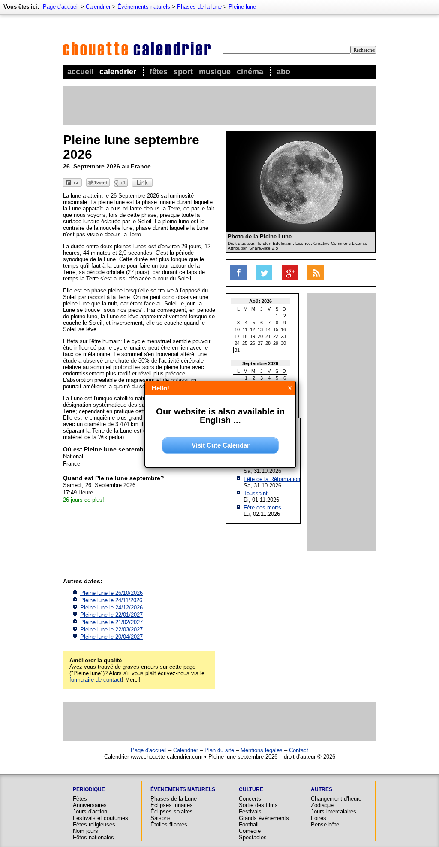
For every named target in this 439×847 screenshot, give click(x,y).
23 (283, 336)
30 (283, 343)
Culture (251, 789)
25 (244, 343)
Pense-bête (325, 824)
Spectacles (253, 837)
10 (237, 329)
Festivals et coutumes (100, 818)
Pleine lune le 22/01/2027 (111, 615)
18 (244, 336)
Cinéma (250, 71)
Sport (183, 71)
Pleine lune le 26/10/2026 (111, 593)
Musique (215, 71)
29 (275, 343)
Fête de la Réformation (272, 479)
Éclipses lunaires (171, 805)
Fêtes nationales (93, 837)
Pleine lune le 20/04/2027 (111, 637)
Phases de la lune (199, 6)
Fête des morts (262, 507)
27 (260, 343)
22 (275, 336)
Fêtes (159, 71)
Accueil (80, 71)
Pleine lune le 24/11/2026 (111, 600)
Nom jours (85, 831)
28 (268, 343)
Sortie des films (258, 805)
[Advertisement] (219, 105)
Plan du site (219, 750)
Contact (298, 750)
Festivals (250, 811)
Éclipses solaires (171, 811)
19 (252, 336)
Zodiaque (322, 805)
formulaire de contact (95, 679)
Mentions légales (262, 750)
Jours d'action (90, 811)
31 (237, 350)
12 (252, 329)
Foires (318, 818)
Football (249, 824)
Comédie (250, 831)
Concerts (250, 798)
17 (237, 336)
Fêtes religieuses (94, 824)
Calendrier (117, 71)
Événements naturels (143, 6)
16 (283, 329)
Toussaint (256, 493)
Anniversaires (90, 805)
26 (252, 343)
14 (268, 329)
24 (237, 343)
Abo (283, 71)
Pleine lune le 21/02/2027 (111, 622)
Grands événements (264, 818)
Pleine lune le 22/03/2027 (111, 629)
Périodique (89, 789)
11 (245, 329)
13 (260, 329)
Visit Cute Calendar (221, 445)
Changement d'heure (336, 798)
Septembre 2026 (260, 363)
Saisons (160, 818)
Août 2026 (260, 301)
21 (268, 336)
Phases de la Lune (173, 798)
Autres (321, 789)
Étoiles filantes (168, 824)
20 (260, 336)
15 (275, 329)
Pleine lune (242, 6)
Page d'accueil (61, 6)
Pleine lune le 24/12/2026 (111, 607)
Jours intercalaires (333, 811)
